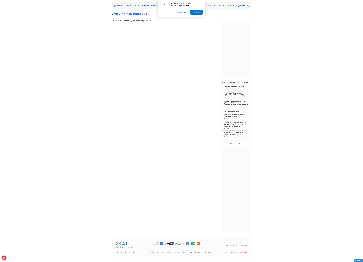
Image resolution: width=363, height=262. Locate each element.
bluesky (236, 245)
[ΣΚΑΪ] (122, 243)
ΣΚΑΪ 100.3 (161, 243)
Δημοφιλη (231, 82)
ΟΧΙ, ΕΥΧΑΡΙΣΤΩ (181, 12)
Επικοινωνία (128, 247)
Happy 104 (198, 243)
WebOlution (243, 252)
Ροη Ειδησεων (211, 5)
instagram (230, 245)
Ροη (223, 82)
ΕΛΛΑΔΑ (120, 5)
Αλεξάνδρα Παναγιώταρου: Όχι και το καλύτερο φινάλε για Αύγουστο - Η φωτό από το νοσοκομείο (235, 124)
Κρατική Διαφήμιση (200, 252)
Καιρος (242, 5)
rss (239, 245)
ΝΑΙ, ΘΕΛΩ (196, 12)
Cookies (191, 252)
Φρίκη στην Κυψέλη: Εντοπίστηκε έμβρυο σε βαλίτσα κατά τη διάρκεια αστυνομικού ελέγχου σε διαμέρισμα (236, 103)
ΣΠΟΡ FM (169, 243)
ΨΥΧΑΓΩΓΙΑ (155, 5)
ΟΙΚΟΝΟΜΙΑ (145, 5)
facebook (221, 245)
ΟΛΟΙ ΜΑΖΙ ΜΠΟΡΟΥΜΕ (178, 244)
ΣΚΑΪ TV (156, 243)
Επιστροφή (358, 255)
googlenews (246, 245)
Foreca (210, 252)
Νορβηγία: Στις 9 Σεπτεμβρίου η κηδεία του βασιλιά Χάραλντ (234, 133)
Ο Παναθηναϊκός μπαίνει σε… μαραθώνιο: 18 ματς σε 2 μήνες (234, 93)
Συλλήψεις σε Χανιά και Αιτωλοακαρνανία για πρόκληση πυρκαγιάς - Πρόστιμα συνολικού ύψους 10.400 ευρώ (234, 113)
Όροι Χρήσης (161, 252)
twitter (224, 245)
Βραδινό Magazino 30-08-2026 (234, 86)
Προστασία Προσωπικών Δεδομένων (177, 252)
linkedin (227, 245)
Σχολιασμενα (242, 82)
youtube (242, 245)
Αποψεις (221, 5)
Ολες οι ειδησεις (235, 143)
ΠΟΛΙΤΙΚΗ (128, 5)
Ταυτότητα (153, 252)
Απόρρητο (358, 260)
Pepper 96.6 (187, 243)
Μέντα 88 (193, 243)
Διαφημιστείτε (120, 247)
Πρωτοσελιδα (231, 5)
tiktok (233, 245)
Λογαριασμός (248, 5)
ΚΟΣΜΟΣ (136, 5)
